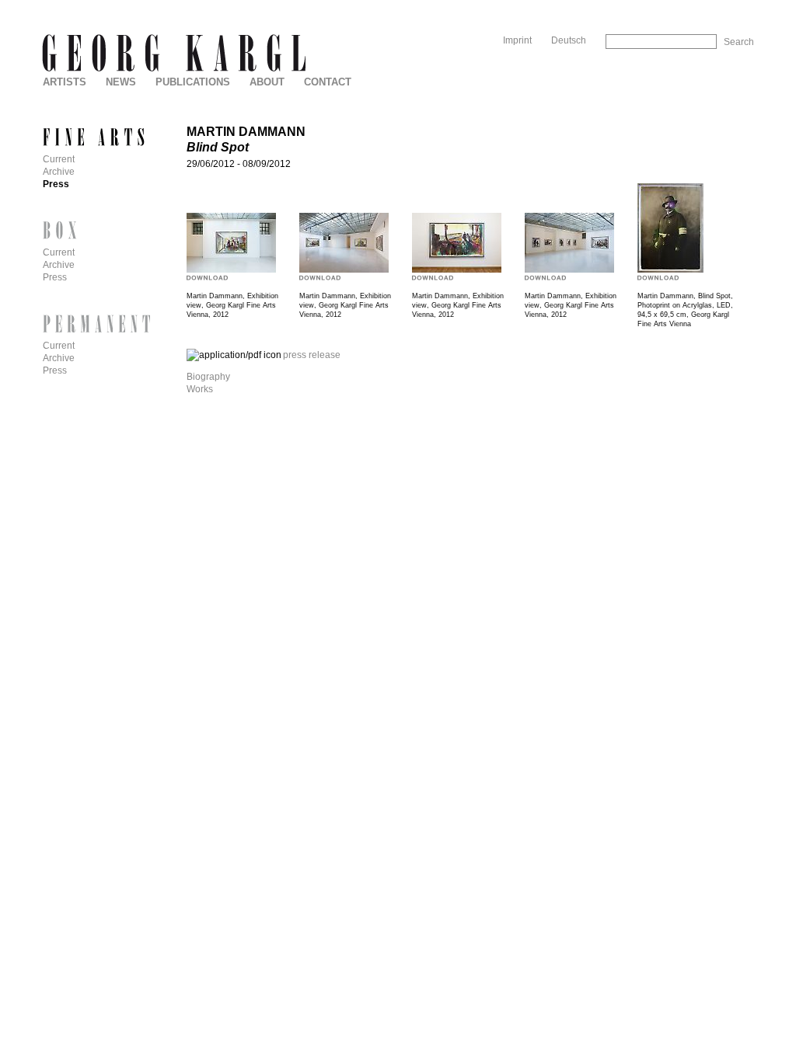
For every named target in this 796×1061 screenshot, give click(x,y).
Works (200, 389)
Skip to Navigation (721, 6)
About (267, 82)
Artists (64, 82)
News (121, 82)
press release (311, 355)
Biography (208, 376)
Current (59, 159)
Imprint (517, 40)
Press (56, 184)
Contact (327, 82)
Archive (59, 171)
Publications (192, 82)
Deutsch (568, 40)
